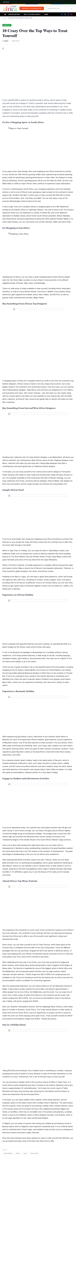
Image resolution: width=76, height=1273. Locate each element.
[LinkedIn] (68, 14)
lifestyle (18, 1153)
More (46, 14)
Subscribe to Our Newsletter (31, 8)
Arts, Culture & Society (32, 14)
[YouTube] (71, 14)
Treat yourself (34, 1153)
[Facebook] (62, 14)
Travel (25, 1153)
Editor (6, 41)
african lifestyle (8, 1153)
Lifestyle (7, 25)
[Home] (5, 14)
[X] (65, 14)
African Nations (14, 14)
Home (4, 18)
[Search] (71, 8)
